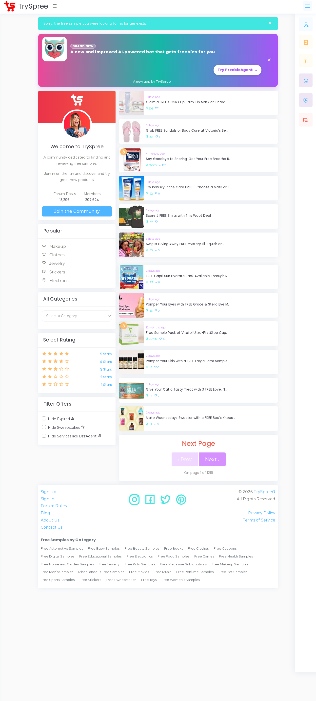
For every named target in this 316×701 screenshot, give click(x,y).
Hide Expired (59, 419)
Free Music (162, 572)
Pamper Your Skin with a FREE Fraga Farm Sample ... (188, 361)
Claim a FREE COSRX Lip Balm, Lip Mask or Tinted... (187, 102)
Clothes (56, 254)
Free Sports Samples (58, 580)
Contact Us (51, 527)
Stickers (56, 272)
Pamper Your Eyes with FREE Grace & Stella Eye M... (188, 304)
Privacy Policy (261, 513)
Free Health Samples (236, 556)
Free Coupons (225, 548)
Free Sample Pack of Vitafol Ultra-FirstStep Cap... (187, 332)
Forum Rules (54, 505)
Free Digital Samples (57, 556)
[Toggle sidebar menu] (307, 6)
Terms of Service (259, 520)
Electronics (59, 280)
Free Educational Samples (100, 556)
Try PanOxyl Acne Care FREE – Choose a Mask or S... (189, 187)
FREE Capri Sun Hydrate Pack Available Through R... (188, 276)
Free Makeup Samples (230, 564)
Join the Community (77, 211)
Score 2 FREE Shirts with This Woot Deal (178, 215)
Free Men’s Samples (57, 572)
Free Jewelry (109, 564)
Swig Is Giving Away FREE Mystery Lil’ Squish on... (185, 244)
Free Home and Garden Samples (67, 564)
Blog (45, 513)
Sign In (47, 499)
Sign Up (48, 491)
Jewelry (56, 263)
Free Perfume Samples (195, 572)
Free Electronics (139, 556)
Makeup (57, 246)
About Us (50, 520)
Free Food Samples (173, 556)
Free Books (173, 548)
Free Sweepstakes (121, 580)
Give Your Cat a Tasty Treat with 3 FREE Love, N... (186, 389)
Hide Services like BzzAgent (73, 436)
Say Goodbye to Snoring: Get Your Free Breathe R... (188, 159)
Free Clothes (198, 548)
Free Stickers (90, 580)
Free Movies (139, 572)
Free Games (204, 556)
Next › (212, 459)
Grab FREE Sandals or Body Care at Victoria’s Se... (187, 130)
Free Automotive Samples (62, 548)
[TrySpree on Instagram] (136, 501)
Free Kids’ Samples (139, 564)
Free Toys (149, 580)
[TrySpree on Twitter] (167, 501)
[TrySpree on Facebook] (151, 501)
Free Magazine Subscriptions (183, 564)
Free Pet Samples (232, 572)
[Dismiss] (269, 60)
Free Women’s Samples (180, 580)
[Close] (270, 23)
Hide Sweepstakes (64, 427)
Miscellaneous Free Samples (101, 572)
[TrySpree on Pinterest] (181, 501)
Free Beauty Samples (141, 548)
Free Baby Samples (103, 548)
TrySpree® (264, 491)
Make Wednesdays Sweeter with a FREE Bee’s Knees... (190, 417)
